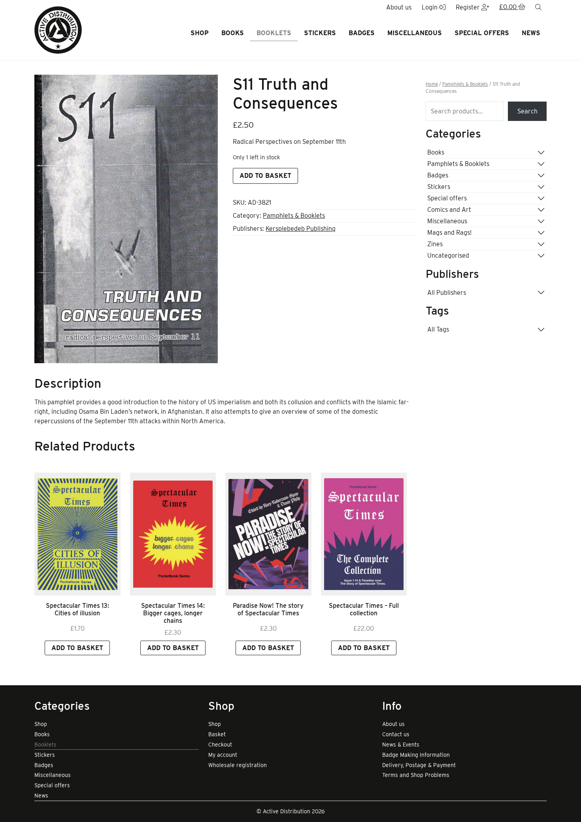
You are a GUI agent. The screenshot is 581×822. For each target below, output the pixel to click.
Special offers (482, 33)
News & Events (400, 744)
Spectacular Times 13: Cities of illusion (77, 609)
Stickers (320, 33)
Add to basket (265, 175)
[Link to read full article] (77, 534)
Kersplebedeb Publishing (301, 228)
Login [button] (430, 7)
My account (222, 755)
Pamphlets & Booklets (294, 215)
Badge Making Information (416, 755)
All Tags (438, 329)
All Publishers (446, 292)
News (531, 33)
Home (432, 84)
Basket (217, 734)
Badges (362, 33)
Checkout (220, 744)
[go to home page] (58, 29)
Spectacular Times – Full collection (364, 609)
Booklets (274, 33)
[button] (512, 7)
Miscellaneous (414, 33)
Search (527, 111)
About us (393, 724)
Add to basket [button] (77, 648)
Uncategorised (448, 255)
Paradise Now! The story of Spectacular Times (268, 609)
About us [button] (398, 7)
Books (232, 33)
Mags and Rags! (449, 232)
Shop (200, 33)
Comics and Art (449, 209)
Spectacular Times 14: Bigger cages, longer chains (173, 613)
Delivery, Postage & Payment (419, 765)
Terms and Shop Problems (415, 775)
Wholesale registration (237, 765)
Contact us (395, 734)
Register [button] (468, 7)
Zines (435, 244)
